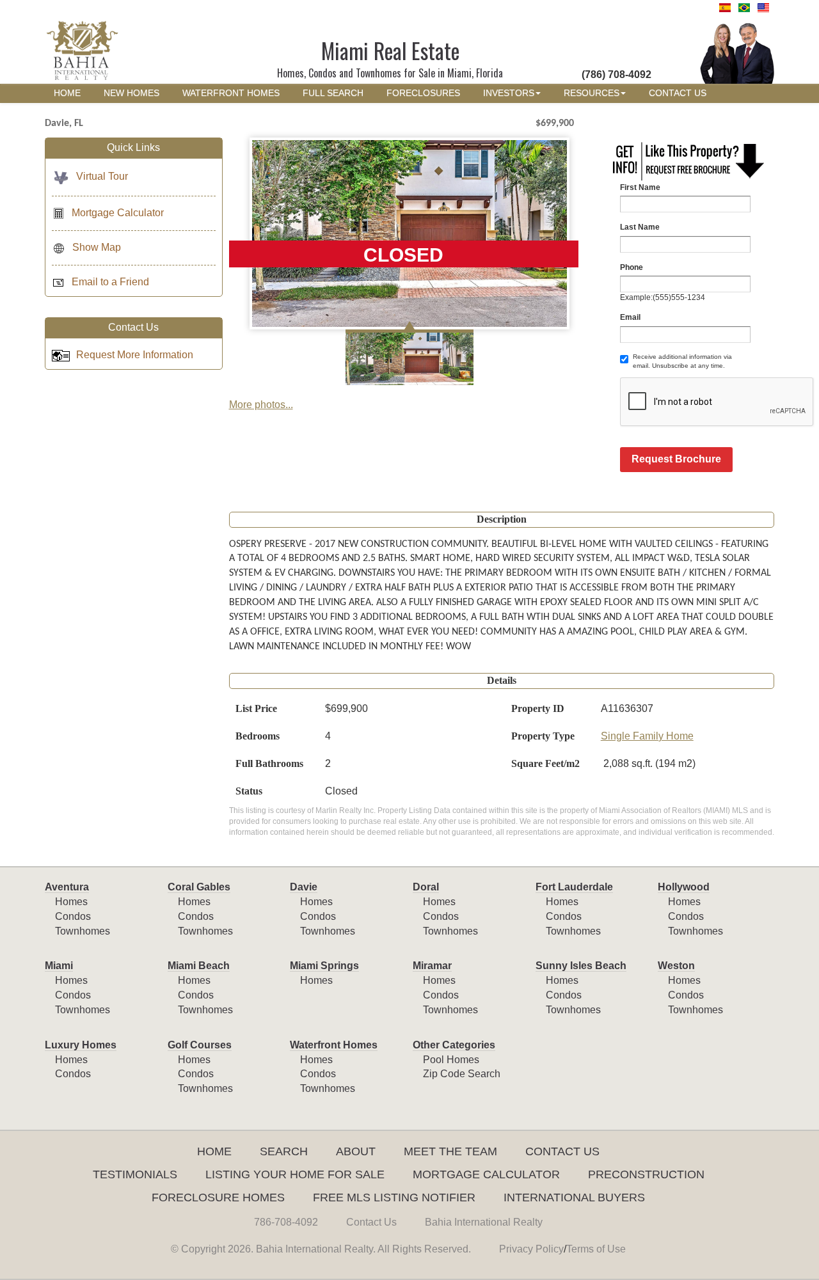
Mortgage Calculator (118, 212)
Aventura (67, 886)
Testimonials (135, 1174)
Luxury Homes (80, 1044)
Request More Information (134, 354)
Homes (71, 901)
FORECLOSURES (423, 93)
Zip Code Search (461, 1073)
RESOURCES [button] (591, 93)
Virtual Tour (102, 176)
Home (214, 1151)
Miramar (432, 965)
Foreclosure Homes (218, 1197)
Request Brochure (676, 459)
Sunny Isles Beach (581, 965)
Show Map (96, 247)
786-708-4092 (286, 1222)
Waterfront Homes (334, 1044)
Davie (303, 886)
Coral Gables (199, 886)
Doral (426, 886)
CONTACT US (677, 93)
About (356, 1151)
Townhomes (82, 931)
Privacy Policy (531, 1249)
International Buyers (574, 1197)
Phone (631, 267)
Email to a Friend (110, 281)
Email (630, 317)
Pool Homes (451, 1059)
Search (284, 1151)
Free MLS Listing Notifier (394, 1197)
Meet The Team (450, 1151)
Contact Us (562, 1151)
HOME (67, 93)
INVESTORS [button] (508, 93)
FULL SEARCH (333, 93)
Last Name (640, 227)
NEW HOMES (131, 93)
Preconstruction (646, 1174)
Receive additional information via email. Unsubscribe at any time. (682, 361)
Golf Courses (200, 1044)
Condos (73, 916)
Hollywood (684, 886)
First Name (640, 187)
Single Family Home (647, 736)
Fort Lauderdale (574, 886)
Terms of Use (596, 1249)
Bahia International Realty (484, 1222)
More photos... (261, 404)
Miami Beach (199, 965)
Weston (676, 965)
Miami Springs (324, 965)
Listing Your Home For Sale (295, 1174)
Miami (59, 965)
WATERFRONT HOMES (231, 93)
